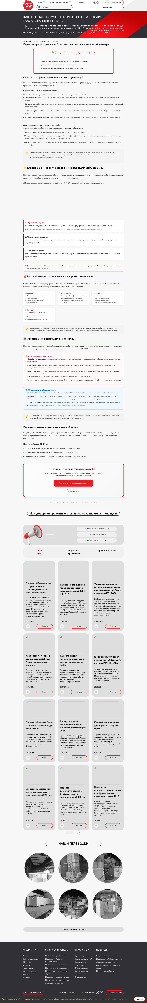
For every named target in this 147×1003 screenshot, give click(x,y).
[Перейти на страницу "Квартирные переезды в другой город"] (73, 199)
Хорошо (139, 999)
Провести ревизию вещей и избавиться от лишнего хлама (60, 58)
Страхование (73, 554)
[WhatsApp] (94, 2)
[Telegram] (98, 2)
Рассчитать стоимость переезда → (73, 483)
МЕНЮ (39, 2)
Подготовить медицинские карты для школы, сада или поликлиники (64, 61)
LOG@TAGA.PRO (68, 993)
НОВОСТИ (38, 33)
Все (40, 550)
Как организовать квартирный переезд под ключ (46, 157)
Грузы (40, 554)
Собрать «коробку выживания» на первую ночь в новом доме (61, 68)
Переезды (73, 550)
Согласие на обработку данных (44, 999)
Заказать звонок (115, 2)
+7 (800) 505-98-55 (73, 491)
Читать (45, 626)
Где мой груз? (107, 7)
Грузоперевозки (107, 550)
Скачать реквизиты (33, 993)
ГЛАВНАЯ (27, 33)
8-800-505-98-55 (82, 2)
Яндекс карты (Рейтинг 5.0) (97, 529)
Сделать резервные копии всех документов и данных (59, 65)
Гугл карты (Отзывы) (97, 535)
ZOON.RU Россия (97, 540)
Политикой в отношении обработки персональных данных (108, 999)
